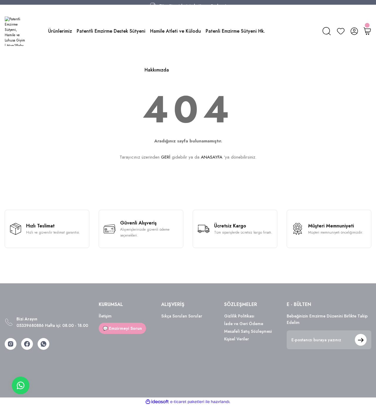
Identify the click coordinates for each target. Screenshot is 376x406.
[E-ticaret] (187, 402)
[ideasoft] (157, 402)
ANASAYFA (211, 157)
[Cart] (367, 31)
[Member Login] (354, 31)
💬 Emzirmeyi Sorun (122, 328)
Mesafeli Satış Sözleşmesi (248, 331)
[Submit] (361, 340)
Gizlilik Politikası (239, 316)
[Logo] (16, 31)
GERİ (165, 157)
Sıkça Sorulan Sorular (181, 316)
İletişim (105, 316)
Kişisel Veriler (236, 339)
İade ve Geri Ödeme (243, 324)
